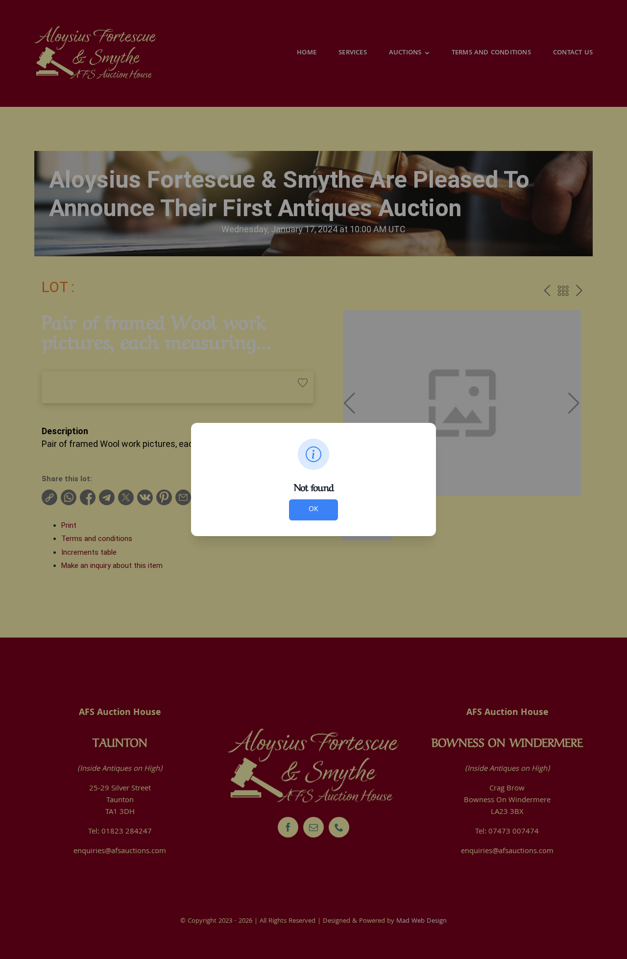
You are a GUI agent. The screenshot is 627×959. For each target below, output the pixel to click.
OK (313, 510)
